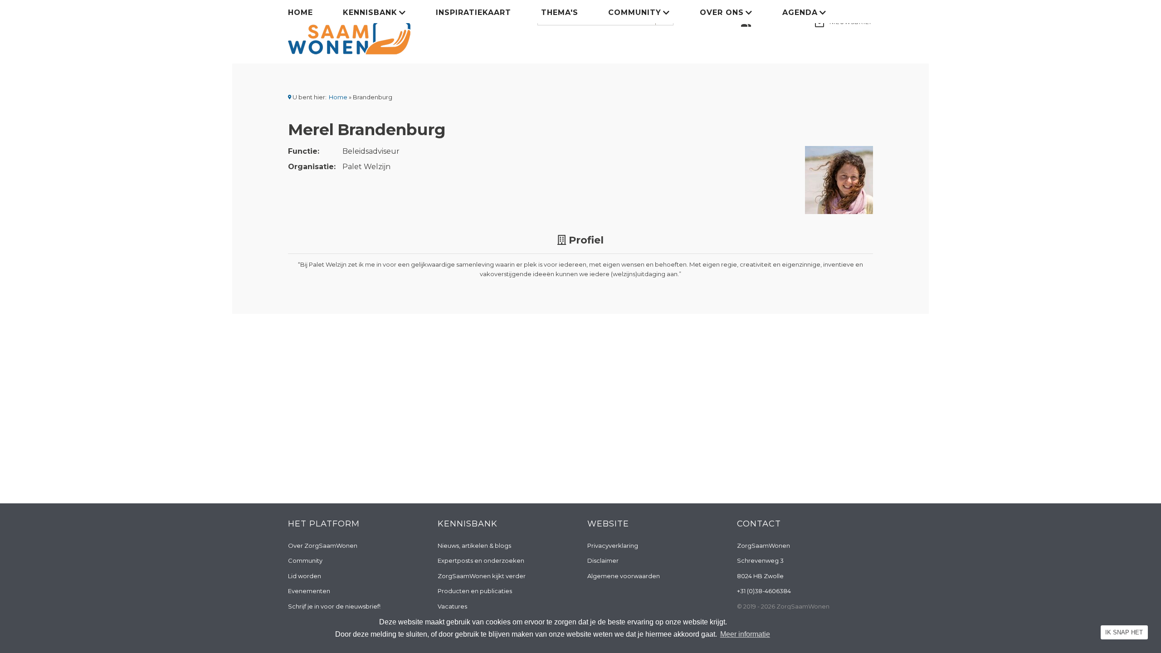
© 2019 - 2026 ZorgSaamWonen (783, 606)
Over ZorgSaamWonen (322, 545)
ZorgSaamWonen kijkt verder (482, 576)
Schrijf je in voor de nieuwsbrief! (334, 606)
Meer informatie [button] (745, 634)
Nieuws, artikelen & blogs (474, 545)
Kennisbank (370, 12)
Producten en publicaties (475, 591)
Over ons (722, 12)
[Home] (349, 30)
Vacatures (452, 606)
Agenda (800, 12)
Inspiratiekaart (473, 12)
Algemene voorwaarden (623, 576)
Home (300, 12)
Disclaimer (603, 560)
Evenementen (309, 591)
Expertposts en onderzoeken (481, 560)
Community (634, 12)
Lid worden (304, 576)
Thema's (559, 12)
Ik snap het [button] (1124, 632)
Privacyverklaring (612, 545)
